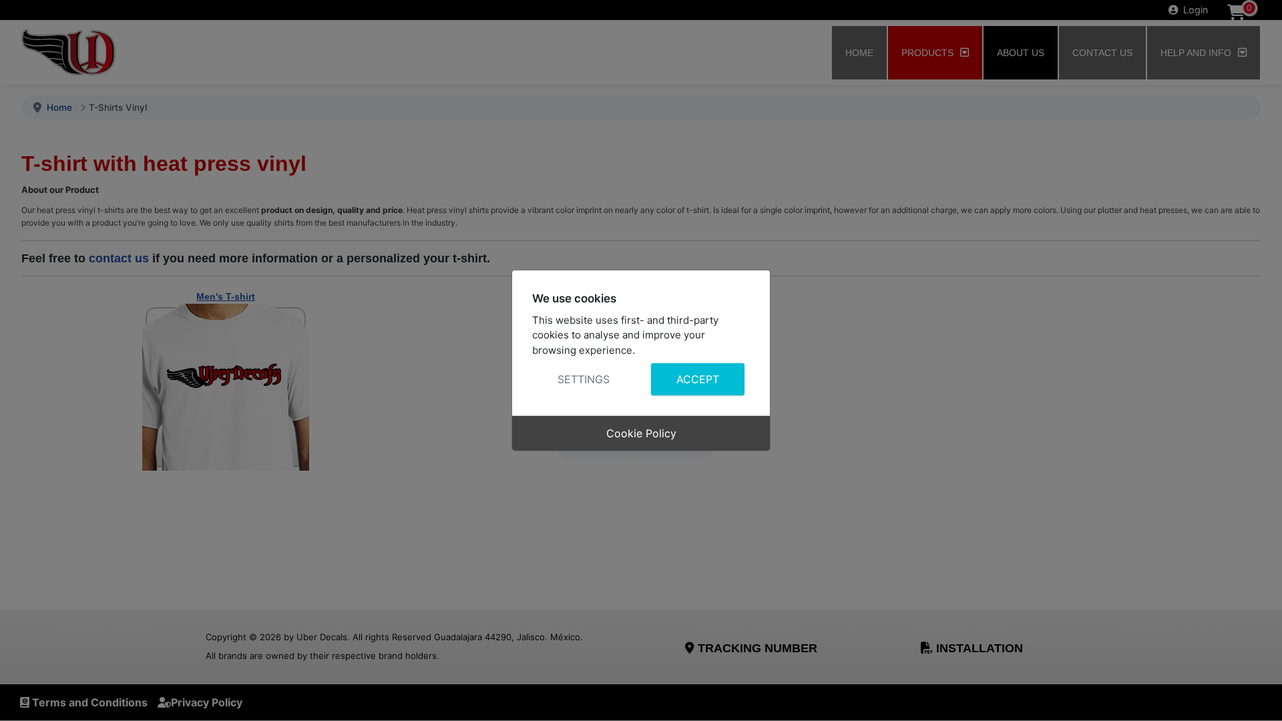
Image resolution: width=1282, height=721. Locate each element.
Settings (584, 379)
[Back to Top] (1258, 696)
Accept (697, 379)
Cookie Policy (641, 433)
